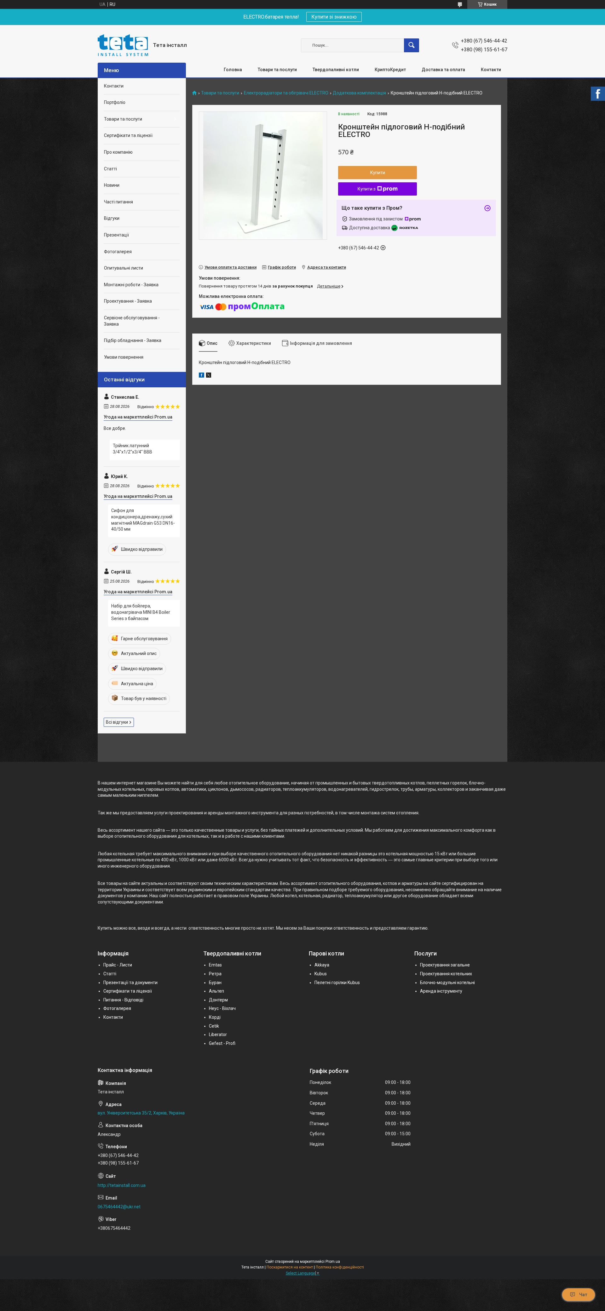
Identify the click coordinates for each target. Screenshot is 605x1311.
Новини (111, 185)
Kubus (320, 973)
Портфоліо (114, 102)
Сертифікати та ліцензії (128, 135)
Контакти (491, 69)
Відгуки (111, 218)
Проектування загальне (445, 964)
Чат (583, 1294)
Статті (110, 168)
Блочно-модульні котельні (447, 982)
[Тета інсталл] (123, 45)
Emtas (215, 964)
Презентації (116, 234)
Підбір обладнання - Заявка (132, 340)
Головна (233, 69)
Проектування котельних (446, 973)
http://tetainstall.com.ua (122, 1185)
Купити (377, 172)
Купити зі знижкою (334, 17)
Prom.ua (333, 1261)
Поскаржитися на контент (290, 1267)
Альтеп (216, 991)
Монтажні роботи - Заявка (131, 284)
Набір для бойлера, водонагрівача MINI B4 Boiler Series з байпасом (140, 612)
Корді (215, 1017)
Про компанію (118, 152)
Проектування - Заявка (128, 301)
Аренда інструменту (441, 991)
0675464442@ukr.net (119, 1206)
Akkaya (321, 964)
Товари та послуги (277, 69)
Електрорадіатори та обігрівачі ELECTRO (286, 93)
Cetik (214, 1026)
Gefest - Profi (222, 1043)
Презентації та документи (130, 982)
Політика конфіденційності (340, 1267)
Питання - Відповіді (123, 999)
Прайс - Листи (117, 964)
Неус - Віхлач (222, 1008)
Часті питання (118, 201)
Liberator (218, 1034)
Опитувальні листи (123, 268)
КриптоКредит (390, 69)
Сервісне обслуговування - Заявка (132, 321)
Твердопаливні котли (336, 69)
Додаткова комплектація (359, 93)
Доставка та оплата (443, 69)
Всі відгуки (117, 722)
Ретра (215, 973)
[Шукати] (411, 45)
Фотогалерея (118, 251)
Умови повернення (123, 357)
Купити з (367, 188)
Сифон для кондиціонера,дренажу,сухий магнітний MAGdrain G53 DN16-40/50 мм (143, 520)
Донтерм (218, 999)
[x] (208, 376)
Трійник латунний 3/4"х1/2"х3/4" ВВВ (132, 448)
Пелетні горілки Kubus (337, 982)
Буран (215, 982)
